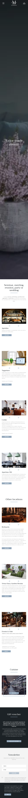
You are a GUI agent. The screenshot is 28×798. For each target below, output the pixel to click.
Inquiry (6, 651)
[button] (18, 326)
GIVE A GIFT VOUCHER (13, 741)
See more (7, 335)
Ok (7, 794)
